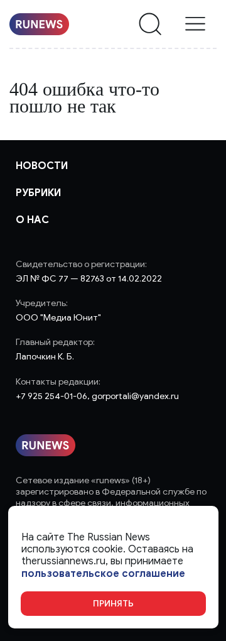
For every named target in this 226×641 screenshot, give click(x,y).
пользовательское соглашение (103, 574)
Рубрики (38, 193)
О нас (32, 220)
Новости (42, 166)
